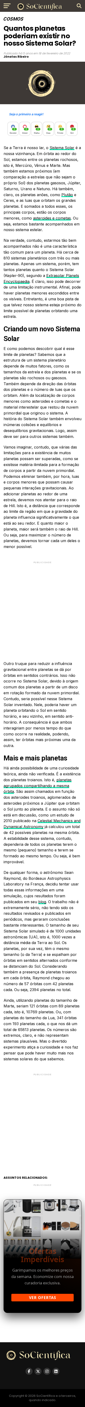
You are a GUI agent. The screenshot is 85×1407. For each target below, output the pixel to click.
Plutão (67, 194)
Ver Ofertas (42, 1297)
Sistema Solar (62, 147)
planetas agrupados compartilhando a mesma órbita (38, 785)
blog (42, 901)
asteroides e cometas (52, 218)
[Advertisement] (42, 607)
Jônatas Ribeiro (16, 57)
